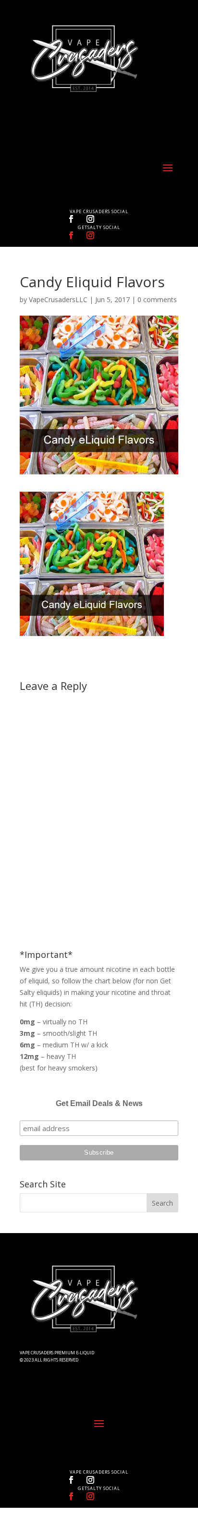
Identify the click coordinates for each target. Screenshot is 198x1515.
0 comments (157, 299)
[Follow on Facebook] (71, 219)
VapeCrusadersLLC (58, 299)
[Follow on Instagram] (90, 219)
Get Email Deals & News (99, 1103)
